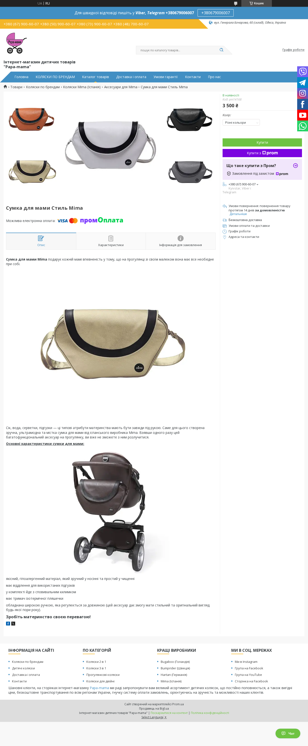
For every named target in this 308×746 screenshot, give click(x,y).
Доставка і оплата (131, 77)
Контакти (193, 77)
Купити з (254, 153)
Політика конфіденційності (210, 713)
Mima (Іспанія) (171, 681)
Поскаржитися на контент (169, 713)
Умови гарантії (166, 77)
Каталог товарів (95, 77)
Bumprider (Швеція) (175, 668)
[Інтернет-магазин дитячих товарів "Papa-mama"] (16, 43)
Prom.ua (178, 704)
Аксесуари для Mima (120, 87)
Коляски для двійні (100, 681)
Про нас (214, 77)
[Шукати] (221, 50)
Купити (262, 142)
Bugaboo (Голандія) (175, 661)
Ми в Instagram (246, 661)
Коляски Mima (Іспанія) (82, 87)
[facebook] (8, 624)
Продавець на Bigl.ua (154, 708)
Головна (21, 77)
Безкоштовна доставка (245, 220)
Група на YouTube (248, 674)
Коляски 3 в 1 (96, 668)
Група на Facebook (249, 668)
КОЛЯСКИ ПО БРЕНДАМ (55, 77)
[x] (13, 624)
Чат (292, 733)
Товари (16, 87)
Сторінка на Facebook (251, 681)
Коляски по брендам (43, 87)
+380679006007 (215, 12)
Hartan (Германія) (174, 674)
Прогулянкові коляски (103, 674)
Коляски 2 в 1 (96, 661)
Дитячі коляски (23, 668)
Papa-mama (99, 688)
